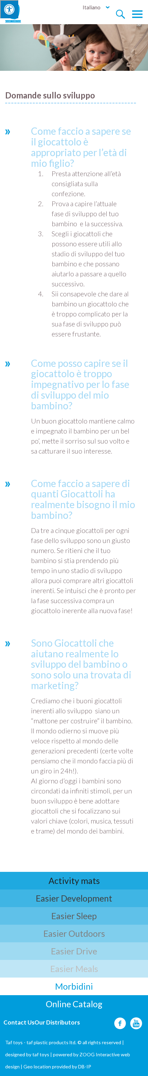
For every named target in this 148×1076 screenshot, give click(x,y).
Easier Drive (74, 951)
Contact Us (18, 1022)
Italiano (92, 7)
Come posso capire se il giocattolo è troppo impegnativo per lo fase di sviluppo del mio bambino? (80, 384)
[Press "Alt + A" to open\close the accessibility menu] (9, 9)
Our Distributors (57, 1022)
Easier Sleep (74, 916)
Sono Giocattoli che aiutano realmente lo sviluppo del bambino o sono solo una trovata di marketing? (81, 664)
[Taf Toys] (19, 12)
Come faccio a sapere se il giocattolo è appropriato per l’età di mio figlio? (81, 147)
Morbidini (74, 986)
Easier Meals (74, 968)
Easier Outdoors (74, 933)
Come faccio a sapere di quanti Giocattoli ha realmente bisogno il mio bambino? (83, 499)
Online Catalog (74, 1004)
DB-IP (84, 1066)
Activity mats (74, 880)
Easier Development (74, 898)
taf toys (40, 1054)
